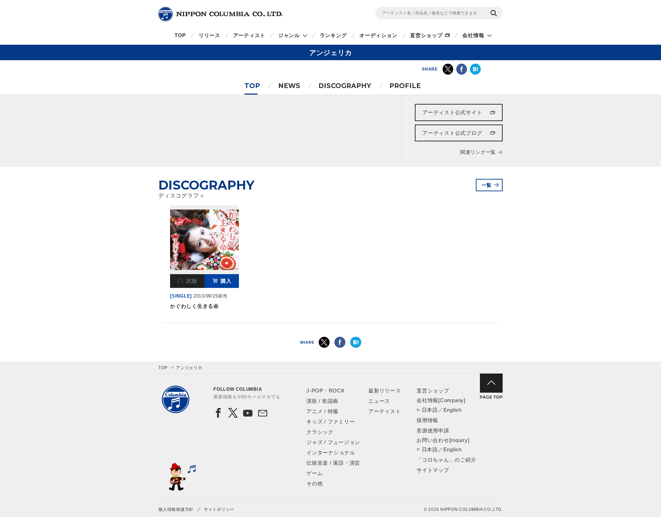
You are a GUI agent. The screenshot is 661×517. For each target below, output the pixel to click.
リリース (209, 35)
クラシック (320, 432)
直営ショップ (426, 35)
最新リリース (384, 391)
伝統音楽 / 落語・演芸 (333, 463)
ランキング (333, 35)
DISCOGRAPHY (344, 86)
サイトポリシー (219, 509)
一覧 (487, 185)
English (452, 410)
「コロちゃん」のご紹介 (446, 460)
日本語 (430, 410)
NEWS (289, 86)
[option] (204, 258)
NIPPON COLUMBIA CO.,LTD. (220, 14)
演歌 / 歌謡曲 (322, 401)
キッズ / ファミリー (330, 421)
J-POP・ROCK (325, 391)
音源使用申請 (433, 430)
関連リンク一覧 (478, 152)
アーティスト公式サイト (452, 112)
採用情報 (427, 420)
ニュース (379, 401)
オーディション (378, 35)
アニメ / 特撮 (322, 411)
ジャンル (289, 35)
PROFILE (405, 86)
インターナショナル (330, 452)
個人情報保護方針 (175, 509)
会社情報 (473, 35)
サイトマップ (433, 470)
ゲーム (314, 473)
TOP (180, 35)
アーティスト (249, 35)
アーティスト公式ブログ (452, 133)
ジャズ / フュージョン (333, 442)
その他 (314, 483)
